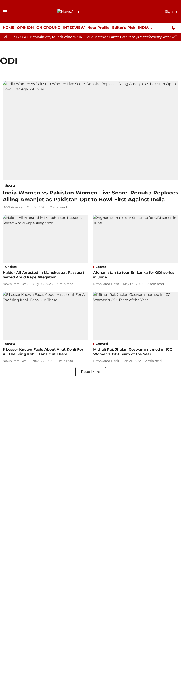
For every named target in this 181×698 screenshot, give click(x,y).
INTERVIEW (74, 28)
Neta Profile (98, 28)
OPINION (25, 28)
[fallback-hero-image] (90, 130)
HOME (8, 28)
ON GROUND (48, 28)
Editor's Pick (123, 28)
